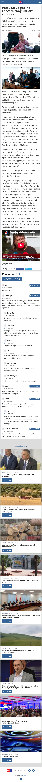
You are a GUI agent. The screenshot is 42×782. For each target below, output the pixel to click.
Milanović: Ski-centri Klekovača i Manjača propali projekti (18, 652)
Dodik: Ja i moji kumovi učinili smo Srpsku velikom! (18, 475)
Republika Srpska (21, 446)
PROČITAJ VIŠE (7, 480)
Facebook (20, 269)
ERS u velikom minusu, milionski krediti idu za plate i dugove (20, 581)
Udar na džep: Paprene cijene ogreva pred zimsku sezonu (18, 546)
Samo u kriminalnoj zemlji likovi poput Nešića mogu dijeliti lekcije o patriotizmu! (20, 687)
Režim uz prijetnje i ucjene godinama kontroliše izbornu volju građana (21, 616)
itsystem (23, 775)
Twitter (29, 269)
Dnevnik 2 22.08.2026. (10, 756)
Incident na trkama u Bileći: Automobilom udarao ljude (18, 511)
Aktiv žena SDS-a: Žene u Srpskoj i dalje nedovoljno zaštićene (17, 722)
